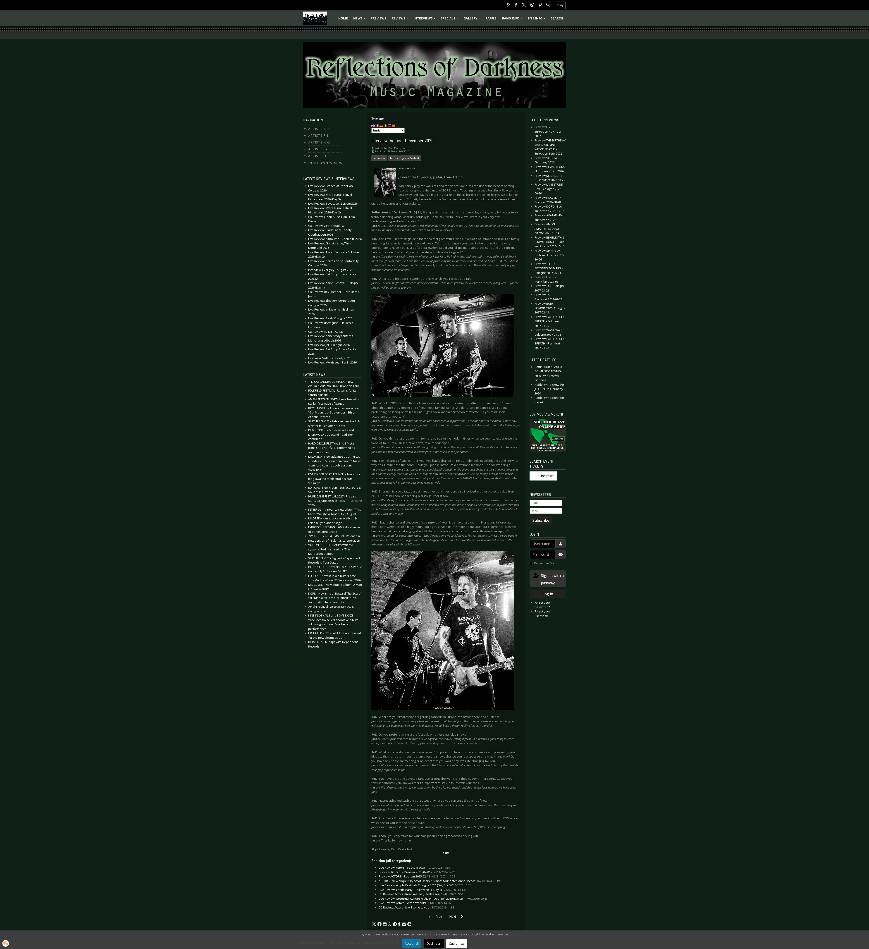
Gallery (472, 20)
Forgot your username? (542, 613)
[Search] (548, 5)
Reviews (400, 20)
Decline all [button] (433, 943)
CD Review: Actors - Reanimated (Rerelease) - (421, 894)
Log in (547, 593)
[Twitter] (524, 5)
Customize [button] (457, 943)
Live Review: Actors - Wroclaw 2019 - (415, 903)
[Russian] (390, 126)
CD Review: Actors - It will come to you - (416, 907)
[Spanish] (394, 126)
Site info (537, 20)
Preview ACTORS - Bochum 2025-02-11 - (417, 876)
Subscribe (540, 520)
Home (343, 18)
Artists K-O (319, 142)
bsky (560, 5)
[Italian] (386, 126)
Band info (512, 20)
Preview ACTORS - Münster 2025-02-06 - (417, 872)
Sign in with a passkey (552, 579)
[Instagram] (532, 5)
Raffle (491, 18)
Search (557, 18)
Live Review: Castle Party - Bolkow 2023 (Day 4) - (423, 890)
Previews (378, 18)
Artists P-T (318, 149)
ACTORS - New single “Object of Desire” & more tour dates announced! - (439, 881)
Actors (394, 158)
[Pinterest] (540, 5)
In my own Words (325, 162)
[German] (382, 126)
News (360, 20)
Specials (450, 20)
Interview (379, 158)
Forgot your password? (542, 604)
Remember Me (544, 563)
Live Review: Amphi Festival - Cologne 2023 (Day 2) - (425, 885)
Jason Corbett (410, 158)
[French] (377, 126)
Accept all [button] (412, 943)
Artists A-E (318, 129)
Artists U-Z (319, 156)
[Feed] (508, 5)
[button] (374, 924)
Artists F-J (318, 135)
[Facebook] (516, 5)
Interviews (425, 20)
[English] (373, 126)
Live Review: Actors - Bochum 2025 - (414, 867)
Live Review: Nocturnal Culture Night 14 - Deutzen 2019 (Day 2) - (433, 898)
